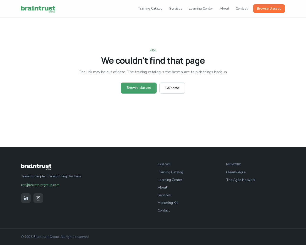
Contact (241, 8)
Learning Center (201, 8)
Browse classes (269, 8)
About (224, 8)
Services (175, 8)
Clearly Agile (236, 172)
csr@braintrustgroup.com (40, 185)
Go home (172, 88)
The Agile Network (240, 180)
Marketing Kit (168, 202)
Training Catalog (150, 8)
